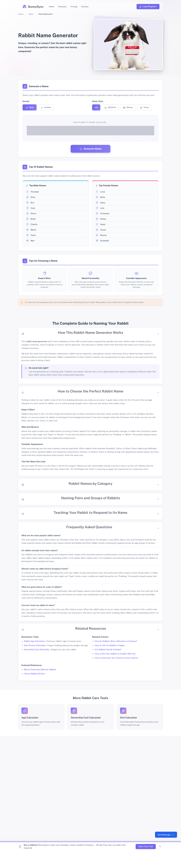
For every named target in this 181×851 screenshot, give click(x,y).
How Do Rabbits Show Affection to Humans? (116, 641)
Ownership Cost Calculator (37, 649)
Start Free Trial (145, 846)
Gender (26, 101)
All (96, 107)
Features (62, 6)
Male (31, 107)
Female (47, 107)
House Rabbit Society (34, 673)
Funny (146, 107)
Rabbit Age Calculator (34, 641)
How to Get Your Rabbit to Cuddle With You (115, 654)
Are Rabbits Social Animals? (108, 649)
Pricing (74, 6)
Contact (85, 6)
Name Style (97, 101)
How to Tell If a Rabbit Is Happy (110, 645)
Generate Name (92, 148)
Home (51, 6)
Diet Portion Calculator (35, 645)
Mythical (112, 107)
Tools (31, 14)
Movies (129, 107)
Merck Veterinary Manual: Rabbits (40, 669)
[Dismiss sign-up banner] (160, 846)
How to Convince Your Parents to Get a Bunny (116, 658)
